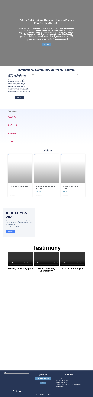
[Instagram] (17, 391)
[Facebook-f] (13, 391)
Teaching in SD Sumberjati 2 (19, 186)
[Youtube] (20, 391)
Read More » (12, 189)
